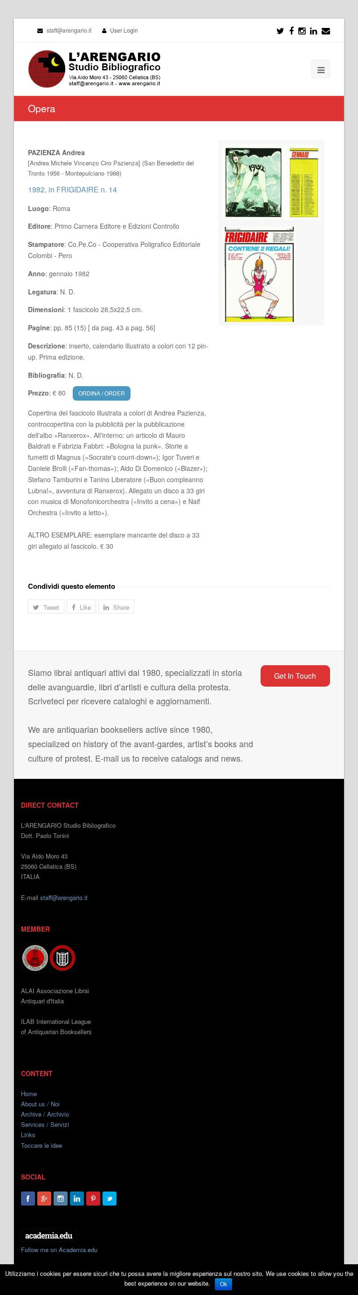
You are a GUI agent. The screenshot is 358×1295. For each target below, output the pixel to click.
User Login (124, 30)
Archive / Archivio (45, 1114)
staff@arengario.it (64, 897)
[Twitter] (280, 30)
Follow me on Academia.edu (59, 1249)
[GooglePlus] (44, 1199)
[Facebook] (291, 30)
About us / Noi (40, 1103)
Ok (223, 1284)
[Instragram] (301, 30)
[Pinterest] (93, 1199)
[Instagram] (61, 1199)
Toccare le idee (41, 1145)
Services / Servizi (45, 1124)
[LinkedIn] (313, 30)
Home (29, 1093)
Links (28, 1134)
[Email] (326, 30)
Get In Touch (295, 675)
